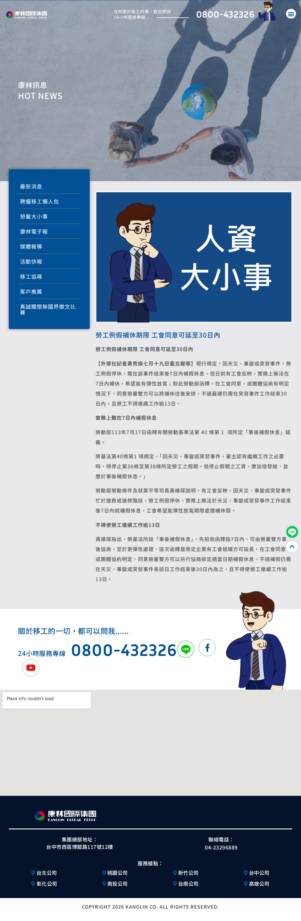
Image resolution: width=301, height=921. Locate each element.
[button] (291, 14)
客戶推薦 (31, 291)
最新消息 (31, 186)
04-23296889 (221, 847)
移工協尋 (31, 276)
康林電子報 (34, 231)
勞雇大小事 (34, 216)
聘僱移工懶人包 (39, 201)
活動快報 (31, 261)
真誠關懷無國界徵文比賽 (48, 309)
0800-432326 (225, 14)
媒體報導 (31, 246)
